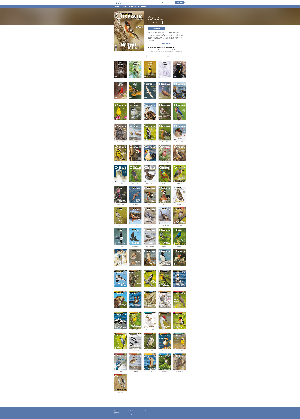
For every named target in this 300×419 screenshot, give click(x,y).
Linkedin (130, 414)
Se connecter (156, 28)
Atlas (124, 6)
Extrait (155, 22)
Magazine (117, 6)
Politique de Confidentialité (118, 413)
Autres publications (133, 6)
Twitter (130, 412)
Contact (116, 410)
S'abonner (169, 2)
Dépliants (143, 6)
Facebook (130, 410)
